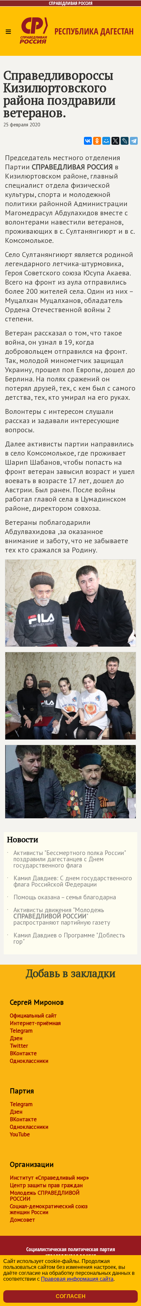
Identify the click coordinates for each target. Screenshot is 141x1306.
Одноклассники (29, 1061)
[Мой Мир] (106, 141)
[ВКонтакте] (88, 141)
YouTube (20, 1134)
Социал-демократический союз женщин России (49, 1209)
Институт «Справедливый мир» (49, 1178)
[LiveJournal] (125, 141)
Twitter (19, 1046)
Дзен (16, 1038)
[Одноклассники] (97, 141)
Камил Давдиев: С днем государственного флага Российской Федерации (69, 881)
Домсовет (22, 1220)
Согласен (71, 1296)
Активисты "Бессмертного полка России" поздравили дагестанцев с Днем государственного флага (66, 859)
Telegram (21, 1031)
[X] (115, 141)
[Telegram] (134, 141)
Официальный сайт (33, 1015)
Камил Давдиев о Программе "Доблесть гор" (66, 938)
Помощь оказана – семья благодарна (61, 898)
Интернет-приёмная (35, 1023)
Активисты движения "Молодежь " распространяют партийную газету (58, 916)
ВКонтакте (23, 1053)
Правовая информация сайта (77, 1279)
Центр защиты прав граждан (46, 1185)
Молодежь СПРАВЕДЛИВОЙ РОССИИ (45, 1196)
